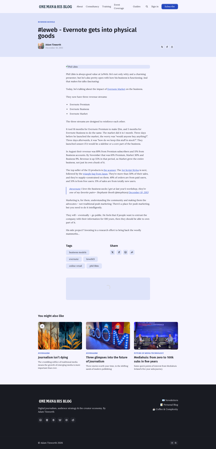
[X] (162, 47)
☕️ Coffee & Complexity (165, 409)
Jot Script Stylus (130, 170)
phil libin (94, 265)
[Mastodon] (47, 420)
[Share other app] (172, 47)
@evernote (74, 188)
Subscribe (170, 6)
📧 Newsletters (170, 400)
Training (106, 6)
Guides (136, 6)
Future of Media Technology (149, 353)
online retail (75, 265)
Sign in (154, 6)
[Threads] (53, 420)
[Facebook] (167, 47)
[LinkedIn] (125, 252)
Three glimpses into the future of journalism (106, 359)
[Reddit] (73, 420)
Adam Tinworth (53, 44)
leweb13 (90, 259)
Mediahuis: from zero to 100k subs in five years (154, 359)
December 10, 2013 (138, 192)
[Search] (146, 6)
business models (46, 22)
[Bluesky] (60, 420)
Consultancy (92, 6)
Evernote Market (116, 89)
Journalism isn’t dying (53, 357)
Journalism (44, 353)
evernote (74, 259)
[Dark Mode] (174, 443)
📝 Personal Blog (169, 404)
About (80, 6)
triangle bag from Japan (95, 173)
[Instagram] (66, 420)
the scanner (110, 170)
